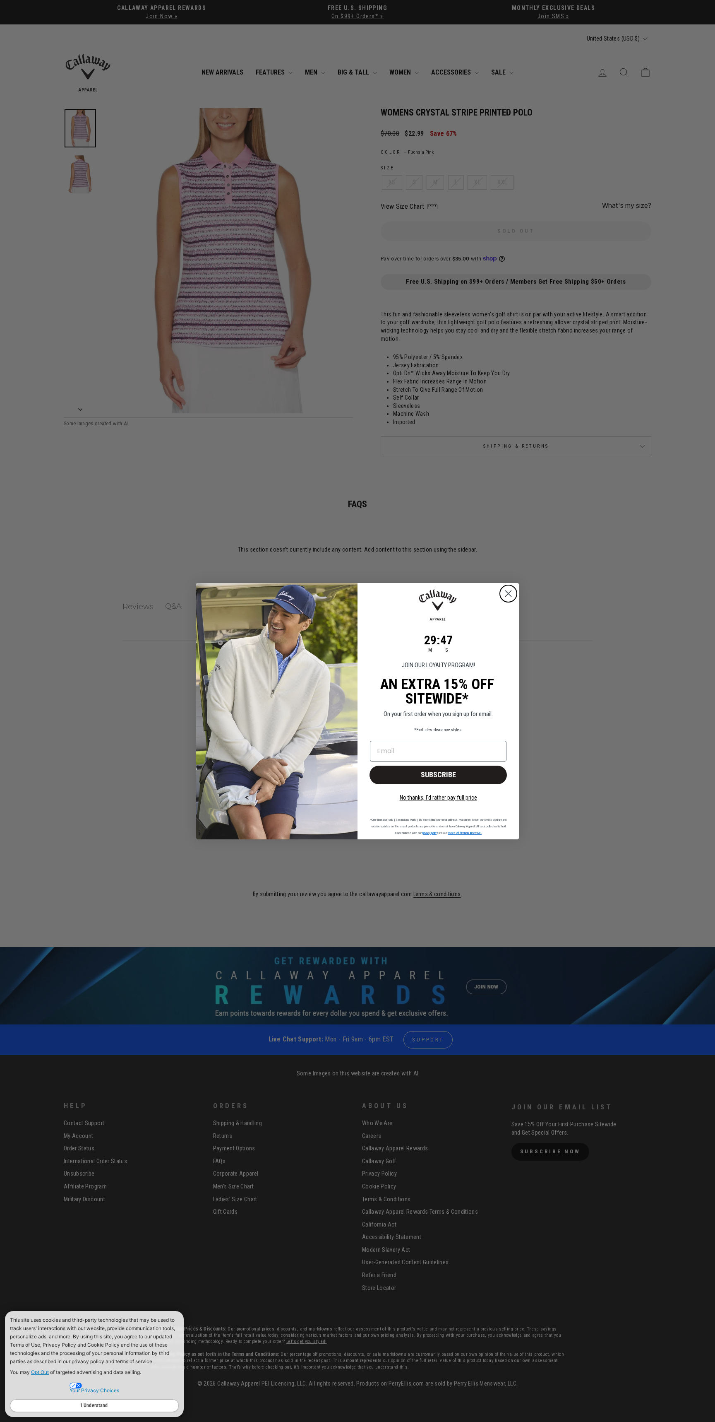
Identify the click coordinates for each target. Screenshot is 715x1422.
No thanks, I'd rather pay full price (438, 797)
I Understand (94, 1405)
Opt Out (40, 1372)
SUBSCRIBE (438, 774)
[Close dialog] (508, 593)
